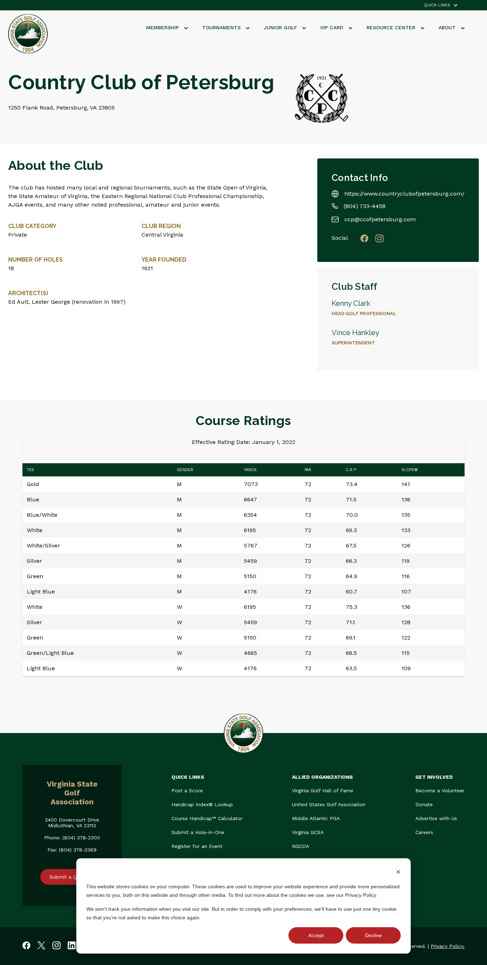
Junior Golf (281, 27)
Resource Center (391, 27)
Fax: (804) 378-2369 (72, 850)
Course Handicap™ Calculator (206, 818)
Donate (424, 804)
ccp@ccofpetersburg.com (380, 219)
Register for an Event (196, 846)
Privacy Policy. (448, 946)
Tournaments (222, 27)
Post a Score (187, 790)
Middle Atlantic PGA (316, 818)
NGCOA (300, 846)
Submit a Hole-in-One (197, 832)
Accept (316, 935)
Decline (373, 935)
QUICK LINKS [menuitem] (437, 5)
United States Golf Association (328, 804)
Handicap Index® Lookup (202, 804)
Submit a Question (72, 877)
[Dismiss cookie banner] (398, 872)
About (448, 27)
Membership (163, 27)
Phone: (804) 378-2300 (72, 837)
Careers (424, 832)
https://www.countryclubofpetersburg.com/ (404, 193)
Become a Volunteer (440, 790)
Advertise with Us (436, 818)
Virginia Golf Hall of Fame (322, 790)
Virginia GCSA (308, 832)
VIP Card (332, 27)
